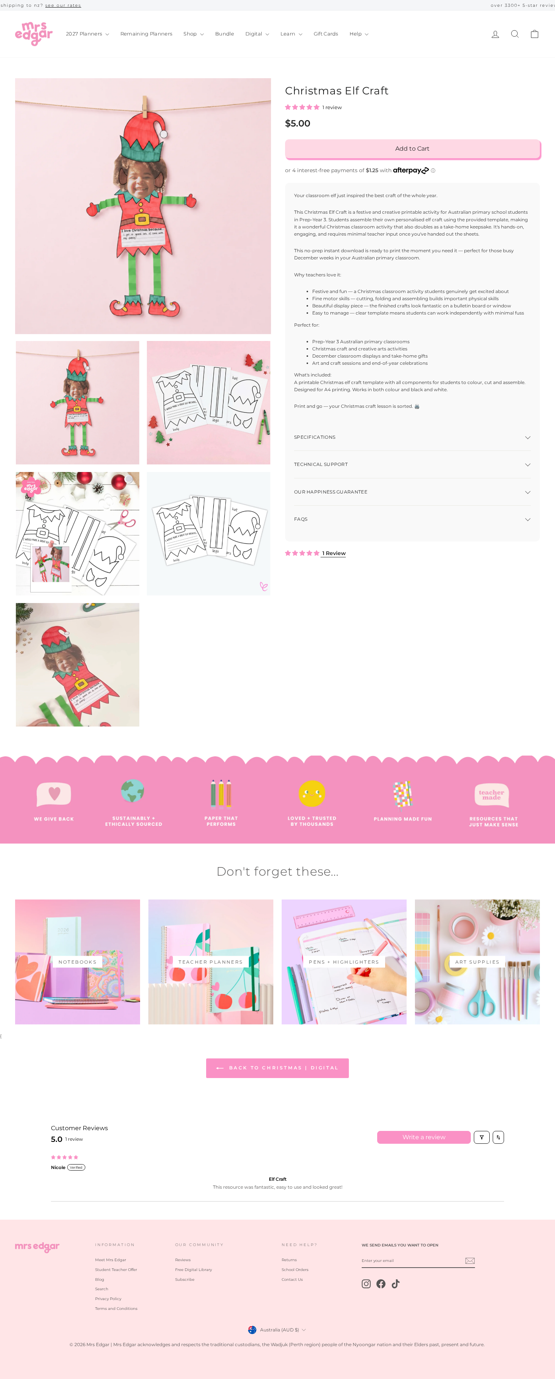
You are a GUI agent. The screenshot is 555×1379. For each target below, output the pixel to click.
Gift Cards (326, 34)
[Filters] (482, 1137)
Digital (254, 34)
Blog (99, 1279)
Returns (289, 1259)
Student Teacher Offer (116, 1269)
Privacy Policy (108, 1298)
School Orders (295, 1269)
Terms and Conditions (116, 1308)
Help (356, 34)
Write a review (424, 1137)
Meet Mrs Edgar (110, 1259)
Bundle (224, 34)
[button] (303, 107)
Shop (190, 34)
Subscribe (184, 1279)
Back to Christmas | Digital (283, 1067)
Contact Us (292, 1279)
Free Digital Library (193, 1269)
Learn (289, 34)
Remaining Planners (146, 34)
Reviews (183, 1259)
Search (101, 1288)
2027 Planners (84, 34)
